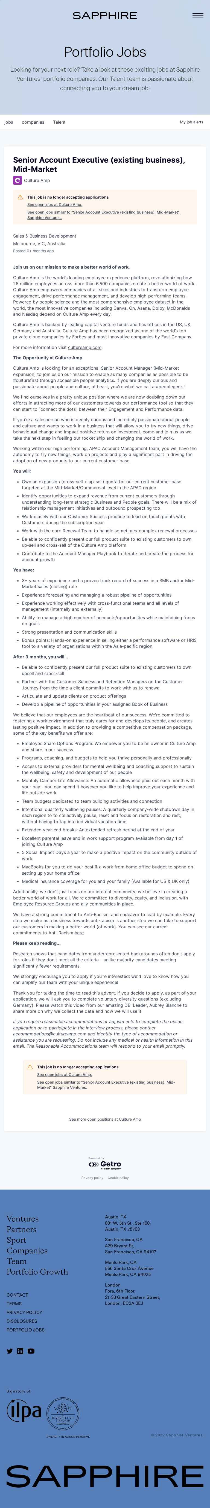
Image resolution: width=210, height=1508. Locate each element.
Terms (14, 1303)
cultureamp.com (84, 347)
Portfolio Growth (37, 1272)
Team (17, 1262)
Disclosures (22, 1321)
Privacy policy (92, 1178)
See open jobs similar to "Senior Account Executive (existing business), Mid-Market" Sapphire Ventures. (103, 215)
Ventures (23, 1219)
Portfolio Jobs (26, 1330)
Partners (21, 1230)
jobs (8, 122)
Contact (17, 1295)
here (79, 932)
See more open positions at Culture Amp (105, 1119)
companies (33, 122)
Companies (27, 1251)
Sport (17, 1240)
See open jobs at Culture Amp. (54, 204)
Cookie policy (118, 1178)
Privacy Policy (24, 1312)
